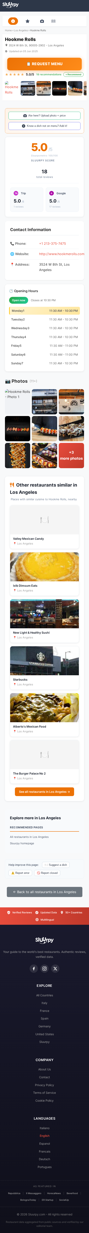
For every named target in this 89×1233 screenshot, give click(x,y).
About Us (44, 1069)
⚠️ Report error (20, 872)
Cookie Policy (44, 1100)
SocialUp (64, 1199)
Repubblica (14, 1193)
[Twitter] (55, 968)
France (44, 1010)
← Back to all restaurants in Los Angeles (44, 892)
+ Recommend (73, 74)
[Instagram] (44, 968)
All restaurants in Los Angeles (29, 836)
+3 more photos (71, 455)
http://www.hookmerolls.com (61, 254)
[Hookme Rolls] (12, 88)
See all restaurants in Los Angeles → (44, 791)
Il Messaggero (33, 1193)
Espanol (44, 1143)
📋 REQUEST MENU (44, 64)
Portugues (45, 1167)
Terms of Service (44, 1092)
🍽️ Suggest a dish (56, 864)
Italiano (44, 1128)
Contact (44, 1077)
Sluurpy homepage (22, 843)
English (44, 1135)
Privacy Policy (44, 1085)
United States (44, 1034)
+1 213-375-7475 (52, 243)
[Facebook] (34, 968)
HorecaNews (54, 1193)
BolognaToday (28, 1199)
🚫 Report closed (47, 872)
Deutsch (44, 1159)
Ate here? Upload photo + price (47, 115)
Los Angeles (21, 30)
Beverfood (72, 1193)
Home (8, 30)
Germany (44, 1026)
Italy (44, 1003)
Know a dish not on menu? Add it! (47, 125)
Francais (44, 1151)
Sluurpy (44, 1041)
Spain (44, 1018)
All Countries (44, 995)
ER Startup (47, 1199)
